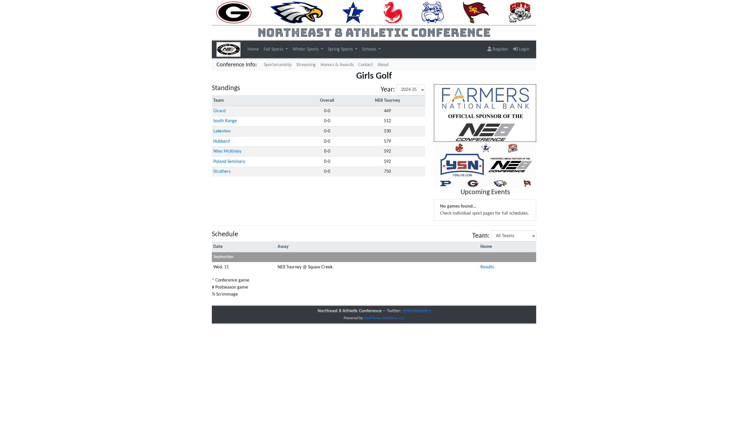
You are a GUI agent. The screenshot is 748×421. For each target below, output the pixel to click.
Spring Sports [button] (341, 49)
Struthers (222, 171)
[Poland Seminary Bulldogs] (433, 12)
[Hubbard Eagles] (296, 12)
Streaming (307, 64)
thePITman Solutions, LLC (384, 318)
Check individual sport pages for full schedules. (484, 210)
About (383, 65)
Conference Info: (237, 65)
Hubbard (221, 141)
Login (523, 49)
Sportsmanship (278, 65)
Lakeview (222, 131)
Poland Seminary (229, 161)
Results (487, 267)
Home (253, 49)
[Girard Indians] (233, 12)
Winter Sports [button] (306, 49)
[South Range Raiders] (476, 12)
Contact (365, 65)
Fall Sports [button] (274, 49)
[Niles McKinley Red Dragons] (393, 12)
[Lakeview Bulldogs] (353, 12)
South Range (225, 121)
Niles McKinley (227, 151)
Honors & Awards (337, 65)
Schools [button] (369, 49)
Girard (219, 111)
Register (499, 49)
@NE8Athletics (417, 311)
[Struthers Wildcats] (520, 12)
